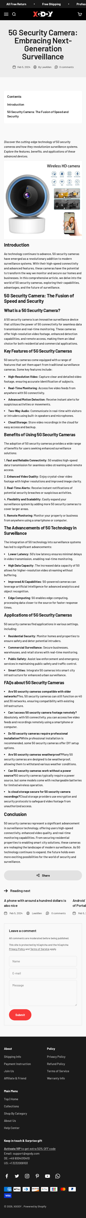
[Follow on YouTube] (47, 1176)
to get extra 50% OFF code (30, 1148)
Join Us (9, 1071)
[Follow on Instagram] (27, 1176)
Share (46, 875)
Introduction (15, 104)
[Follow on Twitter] (17, 1176)
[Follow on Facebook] (6, 1176)
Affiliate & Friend (15, 1078)
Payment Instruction (17, 1064)
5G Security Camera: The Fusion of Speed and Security (37, 114)
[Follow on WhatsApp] (57, 1176)
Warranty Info (56, 1078)
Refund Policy (56, 1064)
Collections (11, 1106)
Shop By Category (15, 1113)
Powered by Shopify (35, 1206)
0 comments (66, 67)
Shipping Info (12, 1056)
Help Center (12, 1128)
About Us (10, 1120)
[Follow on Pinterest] (37, 1176)
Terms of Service (39, 949)
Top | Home (11, 1099)
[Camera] (43, 200)
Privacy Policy (17, 949)
